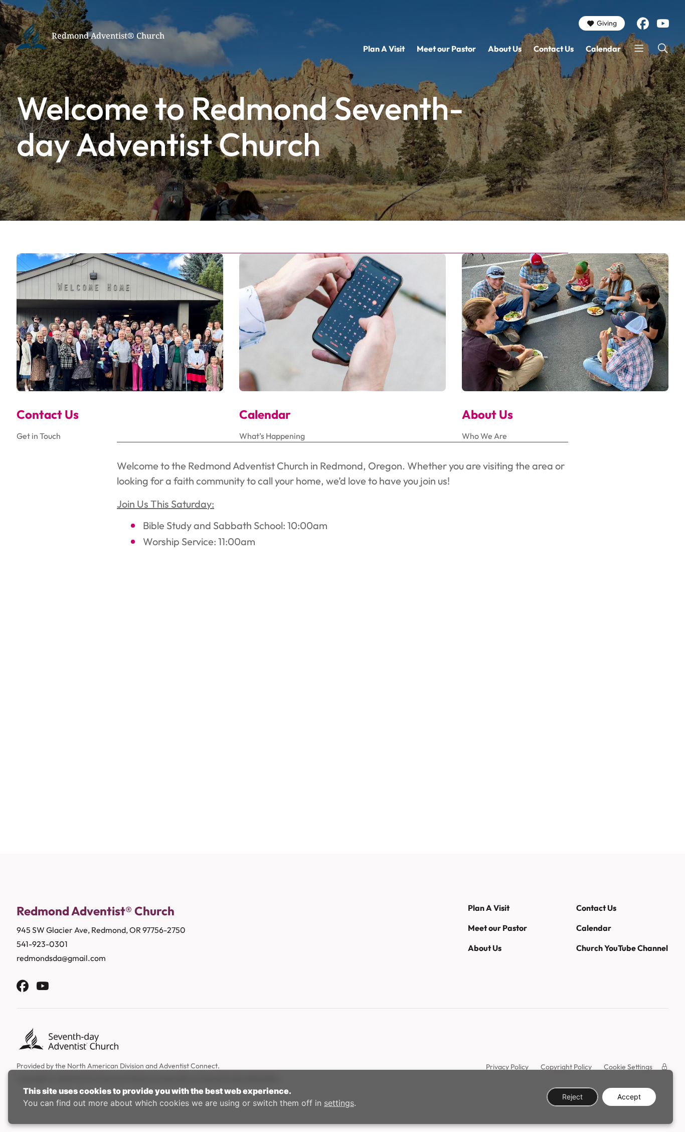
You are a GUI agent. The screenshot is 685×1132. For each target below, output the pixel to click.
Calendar (603, 49)
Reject (572, 1096)
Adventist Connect (188, 1065)
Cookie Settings (628, 1066)
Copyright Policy (566, 1066)
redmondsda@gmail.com (61, 958)
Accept (629, 1096)
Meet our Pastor (446, 49)
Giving (607, 23)
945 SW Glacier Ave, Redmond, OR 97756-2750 (101, 930)
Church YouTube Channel (622, 948)
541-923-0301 (42, 944)
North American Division (105, 1065)
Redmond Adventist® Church (108, 35)
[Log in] (664, 1067)
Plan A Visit (384, 49)
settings (339, 1103)
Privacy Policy (507, 1066)
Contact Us (554, 49)
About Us (505, 49)
